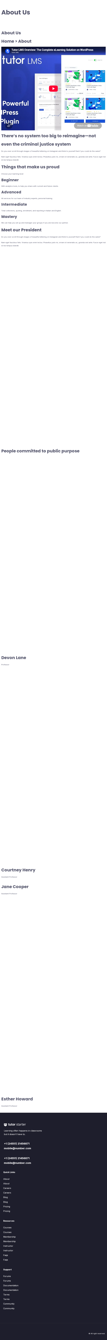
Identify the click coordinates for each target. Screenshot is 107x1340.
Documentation (10, 1285)
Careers (7, 1188)
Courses (7, 1227)
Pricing (6, 1206)
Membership (9, 1236)
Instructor (8, 1246)
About (6, 1179)
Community (8, 1303)
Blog (5, 1197)
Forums (7, 1276)
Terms (6, 1294)
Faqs (5, 1255)
